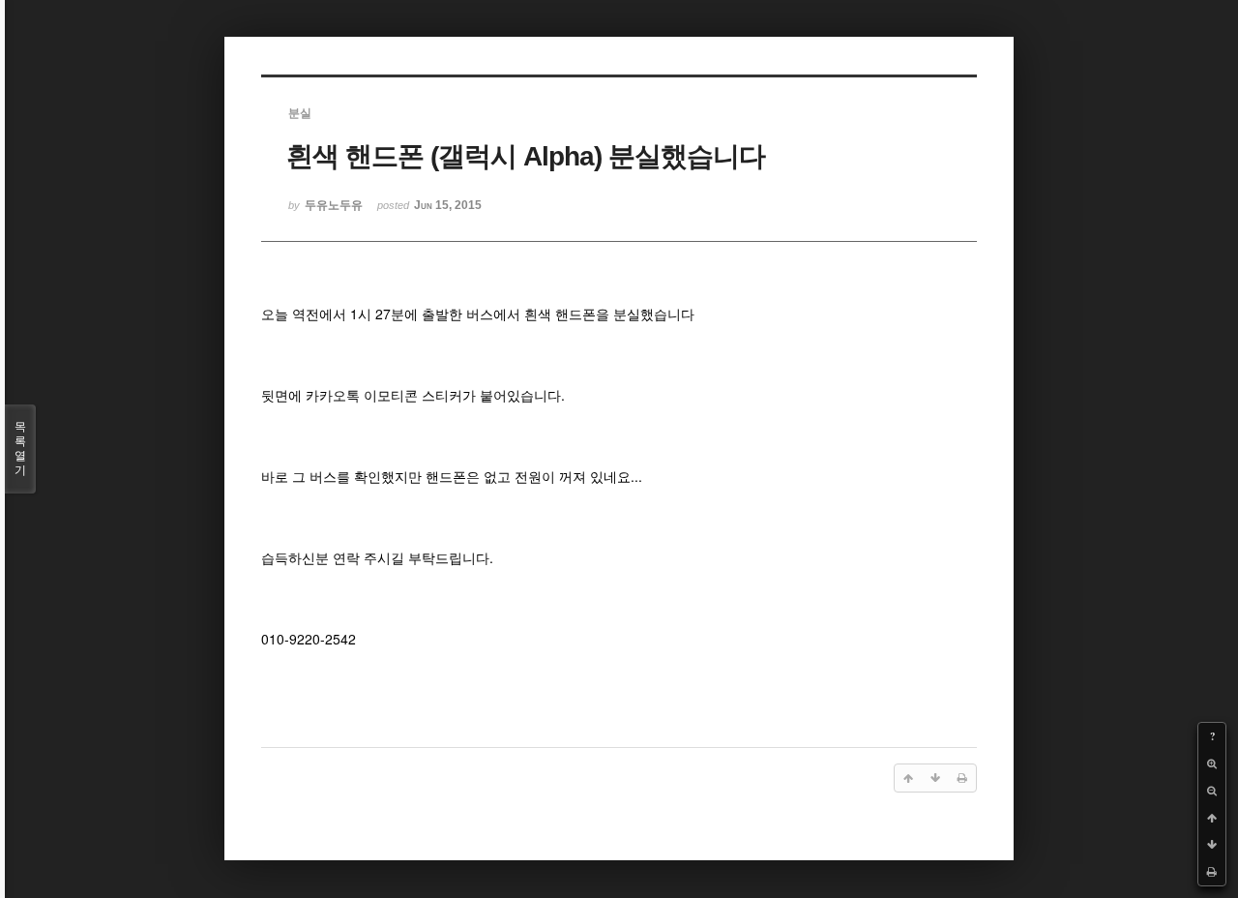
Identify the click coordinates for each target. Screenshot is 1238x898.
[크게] (1211, 763)
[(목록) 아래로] (1211, 844)
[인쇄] (1211, 871)
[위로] (1211, 817)
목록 (20, 448)
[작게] (1211, 790)
